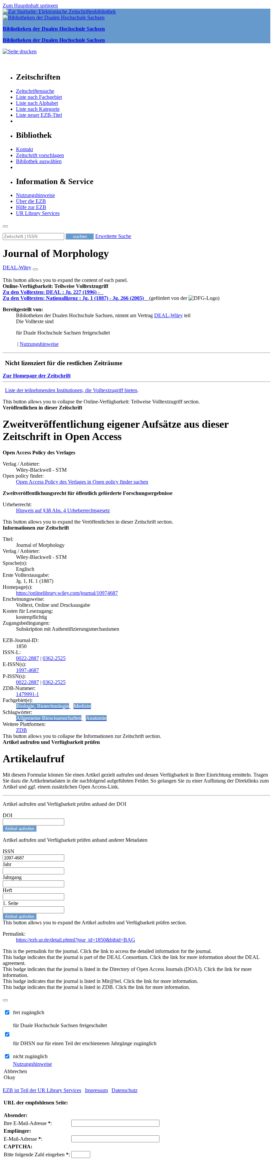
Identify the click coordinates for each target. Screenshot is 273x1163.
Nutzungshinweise (35, 195)
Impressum (96, 1090)
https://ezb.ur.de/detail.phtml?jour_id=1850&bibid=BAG (75, 940)
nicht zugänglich (30, 1056)
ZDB (21, 730)
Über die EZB (31, 201)
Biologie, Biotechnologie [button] (42, 706)
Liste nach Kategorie (38, 109)
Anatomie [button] (96, 718)
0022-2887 (27, 658)
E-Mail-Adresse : (23, 1139)
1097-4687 (27, 670)
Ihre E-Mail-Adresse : (28, 1123)
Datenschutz (124, 1090)
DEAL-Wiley (168, 315)
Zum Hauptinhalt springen (30, 5)
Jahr (7, 864)
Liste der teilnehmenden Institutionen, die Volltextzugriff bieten (71, 390)
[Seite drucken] (20, 51)
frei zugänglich (28, 1012)
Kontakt (24, 149)
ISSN (8, 851)
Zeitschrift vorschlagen (40, 155)
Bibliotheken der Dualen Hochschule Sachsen (54, 29)
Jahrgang (12, 877)
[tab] (136, 286)
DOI (7, 815)
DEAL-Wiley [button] (17, 267)
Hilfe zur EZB (31, 207)
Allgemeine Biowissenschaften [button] (48, 718)
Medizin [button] (82, 706)
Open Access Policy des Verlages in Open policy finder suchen (82, 482)
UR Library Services (38, 213)
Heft (7, 890)
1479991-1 (27, 694)
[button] (55, 286)
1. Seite (10, 903)
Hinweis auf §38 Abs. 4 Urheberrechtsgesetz (63, 510)
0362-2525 (54, 658)
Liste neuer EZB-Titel (39, 115)
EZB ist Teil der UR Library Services (42, 1090)
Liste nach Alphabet (37, 103)
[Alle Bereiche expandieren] (35, 269)
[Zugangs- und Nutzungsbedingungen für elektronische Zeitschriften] (102, 292)
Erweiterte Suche (113, 236)
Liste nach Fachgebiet (39, 97)
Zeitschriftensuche (35, 91)
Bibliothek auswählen (39, 161)
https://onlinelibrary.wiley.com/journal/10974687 (67, 593)
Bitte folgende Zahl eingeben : (37, 1154)
